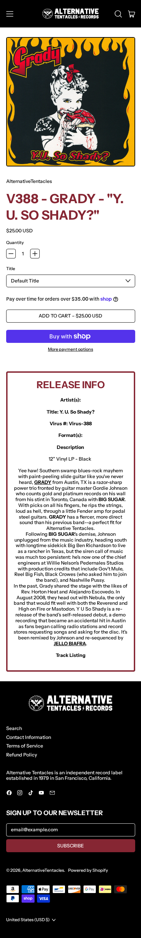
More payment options (70, 349)
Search (14, 728)
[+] (35, 253)
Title (10, 268)
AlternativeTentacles (29, 181)
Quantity (15, 242)
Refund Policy (21, 755)
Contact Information (28, 737)
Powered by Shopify (88, 870)
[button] (118, 14)
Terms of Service (24, 746)
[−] (11, 253)
